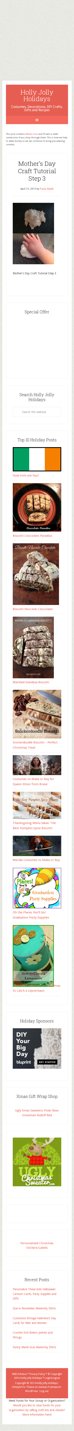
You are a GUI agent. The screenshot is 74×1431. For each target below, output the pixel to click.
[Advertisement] (37, 37)
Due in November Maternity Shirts (34, 1308)
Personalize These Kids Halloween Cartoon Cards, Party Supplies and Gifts (34, 1294)
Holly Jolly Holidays (37, 95)
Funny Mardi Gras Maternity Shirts (34, 1347)
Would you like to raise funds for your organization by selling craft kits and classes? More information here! (37, 1410)
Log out (44, 1391)
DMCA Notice (19, 1374)
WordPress (31, 1391)
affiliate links (31, 134)
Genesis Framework (49, 1387)
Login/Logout (52, 1378)
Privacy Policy (37, 1374)
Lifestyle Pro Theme (23, 1387)
